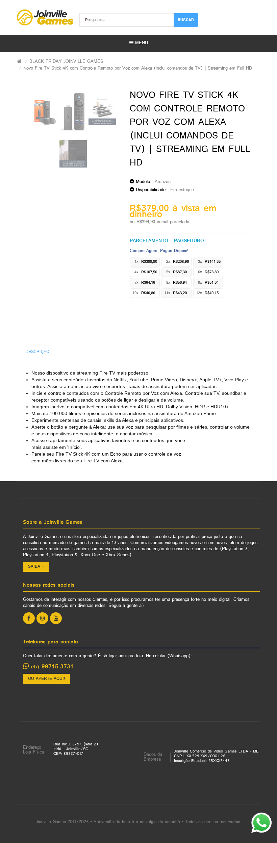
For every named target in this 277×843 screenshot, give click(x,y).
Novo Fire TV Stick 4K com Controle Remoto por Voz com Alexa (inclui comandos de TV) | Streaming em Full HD (137, 68)
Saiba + (36, 566)
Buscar (186, 20)
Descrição (37, 351)
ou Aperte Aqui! (46, 679)
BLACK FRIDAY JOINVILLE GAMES (66, 62)
